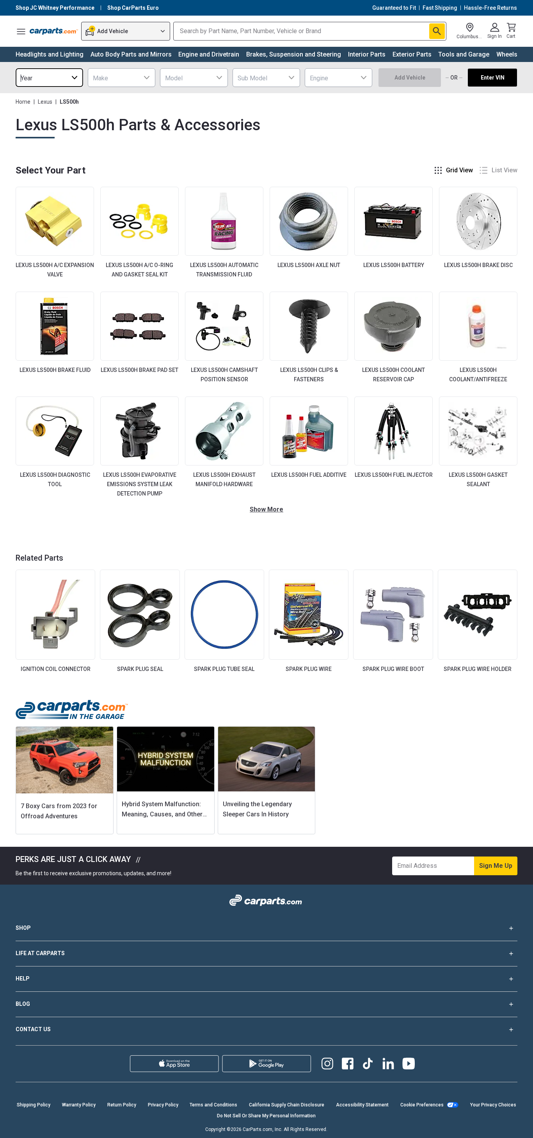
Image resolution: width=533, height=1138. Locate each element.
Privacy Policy (163, 1105)
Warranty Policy (79, 1105)
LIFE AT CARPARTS (40, 953)
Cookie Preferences (422, 1105)
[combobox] (49, 77)
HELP (23, 978)
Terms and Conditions (213, 1105)
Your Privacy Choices (493, 1105)
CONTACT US (33, 1029)
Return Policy (121, 1105)
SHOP (23, 928)
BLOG (23, 1004)
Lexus (45, 102)
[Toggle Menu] (21, 31)
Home (23, 102)
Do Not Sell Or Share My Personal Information (266, 1116)
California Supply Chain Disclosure (286, 1105)
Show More (266, 509)
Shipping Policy (33, 1105)
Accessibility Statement (362, 1105)
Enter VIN (493, 77)
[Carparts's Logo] (54, 31)
